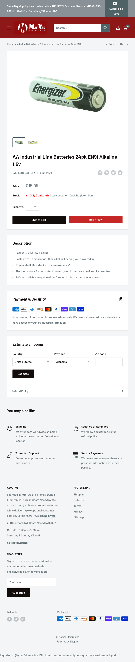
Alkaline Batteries (26, 44)
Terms (77, 505)
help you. (50, 515)
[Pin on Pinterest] (106, 172)
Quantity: (18, 206)
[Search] (105, 28)
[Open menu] (9, 28)
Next (122, 44)
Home (10, 44)
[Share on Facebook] (100, 172)
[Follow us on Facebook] (9, 618)
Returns (79, 500)
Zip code (100, 353)
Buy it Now (95, 219)
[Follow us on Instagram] (22, 618)
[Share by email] (120, 172)
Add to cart (39, 219)
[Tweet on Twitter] (113, 172)
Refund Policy (20, 391)
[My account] (118, 28)
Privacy (78, 511)
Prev (111, 44)
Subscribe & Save (116, 11)
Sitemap (79, 517)
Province (59, 353)
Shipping (79, 494)
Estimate (23, 373)
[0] (125, 28)
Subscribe (18, 592)
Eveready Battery (23, 172)
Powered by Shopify (67, 641)
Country (17, 353)
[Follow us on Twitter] (16, 618)
